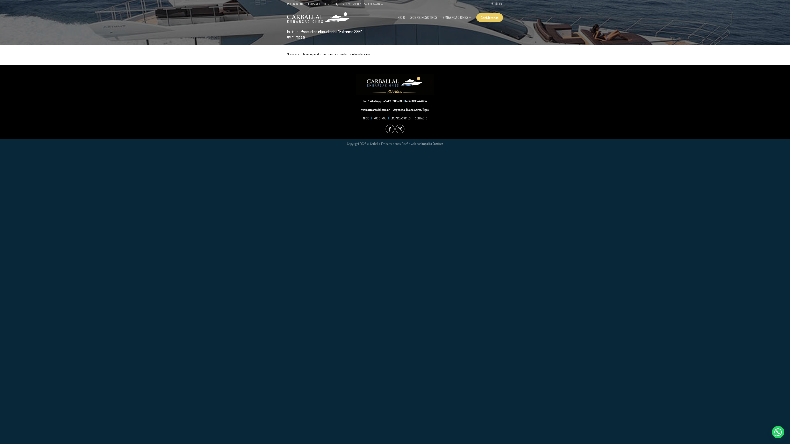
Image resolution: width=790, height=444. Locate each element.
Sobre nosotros (423, 17)
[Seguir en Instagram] (496, 4)
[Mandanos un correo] (501, 4)
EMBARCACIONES (401, 118)
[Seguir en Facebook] (492, 4)
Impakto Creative (432, 144)
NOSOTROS (380, 118)
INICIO (366, 118)
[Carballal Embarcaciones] (318, 17)
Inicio (400, 17)
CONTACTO (421, 118)
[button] (778, 432)
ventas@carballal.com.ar (375, 109)
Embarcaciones (455, 17)
